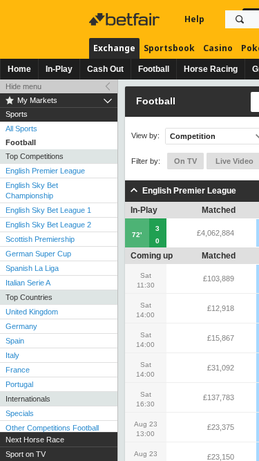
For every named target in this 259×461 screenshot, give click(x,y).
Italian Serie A (28, 283)
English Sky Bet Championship (32, 190)
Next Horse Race (35, 439)
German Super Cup (38, 254)
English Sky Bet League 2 (48, 224)
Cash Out (105, 69)
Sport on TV (26, 454)
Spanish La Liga (32, 268)
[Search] (240, 19)
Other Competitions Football (52, 428)
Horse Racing (211, 69)
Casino (218, 48)
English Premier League (45, 171)
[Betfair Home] (125, 19)
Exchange (114, 48)
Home (19, 69)
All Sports (21, 128)
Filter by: (145, 161)
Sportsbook (169, 48)
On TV (185, 161)
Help (194, 19)
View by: (145, 136)
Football (153, 69)
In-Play (59, 69)
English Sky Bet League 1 (48, 210)
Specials (20, 413)
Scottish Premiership (40, 239)
